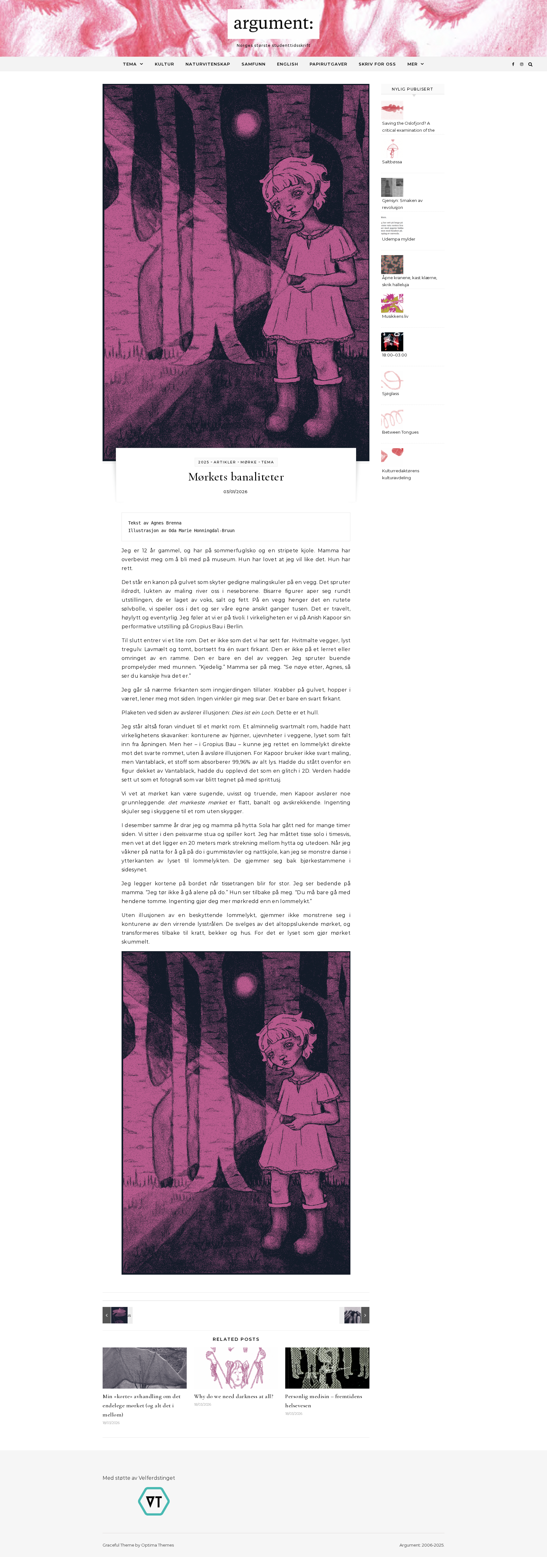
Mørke (249, 462)
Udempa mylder (398, 239)
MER (412, 63)
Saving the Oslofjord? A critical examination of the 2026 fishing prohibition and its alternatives (410, 127)
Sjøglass (390, 393)
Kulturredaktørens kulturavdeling (400, 474)
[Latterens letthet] (117, 1315)
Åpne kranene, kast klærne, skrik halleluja (409, 281)
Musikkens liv (395, 316)
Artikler (225, 462)
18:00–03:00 (394, 354)
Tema (130, 63)
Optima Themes (157, 1545)
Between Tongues (400, 432)
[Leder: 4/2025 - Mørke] (355, 1315)
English (287, 63)
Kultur (164, 63)
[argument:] (273, 25)
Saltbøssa (392, 161)
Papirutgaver (328, 63)
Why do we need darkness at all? (234, 1396)
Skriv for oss (377, 63)
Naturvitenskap (207, 63)
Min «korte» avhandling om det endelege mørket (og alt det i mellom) (142, 1405)
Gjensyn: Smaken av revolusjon (402, 204)
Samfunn (254, 63)
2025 (203, 462)
